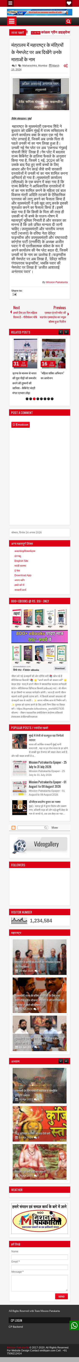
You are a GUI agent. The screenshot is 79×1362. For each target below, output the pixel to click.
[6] (45, 389)
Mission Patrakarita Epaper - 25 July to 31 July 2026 (48, 754)
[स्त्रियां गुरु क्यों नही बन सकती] (40, 1114)
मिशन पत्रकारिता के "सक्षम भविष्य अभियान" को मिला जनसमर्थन (52, 378)
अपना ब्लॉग (20, 570)
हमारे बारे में (19, 575)
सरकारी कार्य (20, 580)
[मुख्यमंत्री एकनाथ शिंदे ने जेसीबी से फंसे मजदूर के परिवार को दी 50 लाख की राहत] (40, 1023)
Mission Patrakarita (57, 282)
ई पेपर (17, 560)
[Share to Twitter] (29, 342)
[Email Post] (13, 294)
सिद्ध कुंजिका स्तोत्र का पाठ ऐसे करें (32, 1085)
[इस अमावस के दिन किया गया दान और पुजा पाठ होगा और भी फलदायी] (40, 1152)
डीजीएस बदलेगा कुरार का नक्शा (44, 792)
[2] (30, 389)
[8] (52, 389)
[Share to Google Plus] (34, 342)
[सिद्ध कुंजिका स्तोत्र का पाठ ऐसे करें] (40, 1076)
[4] (37, 389)
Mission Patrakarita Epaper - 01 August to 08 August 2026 (47, 774)
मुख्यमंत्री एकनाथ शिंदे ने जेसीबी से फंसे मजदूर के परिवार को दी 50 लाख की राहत (39, 1030)
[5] (41, 389)
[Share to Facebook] (25, 342)
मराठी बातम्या (20, 556)
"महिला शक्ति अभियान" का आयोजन (24, 375)
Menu (10, 3)
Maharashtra (29, 65)
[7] (48, 389)
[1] (27, 389)
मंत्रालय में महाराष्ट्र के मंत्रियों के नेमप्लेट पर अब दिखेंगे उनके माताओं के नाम (37, 52)
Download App (23, 565)
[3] (34, 389)
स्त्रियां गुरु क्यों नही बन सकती (30, 1123)
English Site (21, 551)
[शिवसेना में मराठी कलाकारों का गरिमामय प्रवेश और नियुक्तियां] (40, 947)
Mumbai (42, 65)
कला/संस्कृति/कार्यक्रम (25, 541)
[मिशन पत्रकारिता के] (54, 353)
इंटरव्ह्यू (18, 546)
